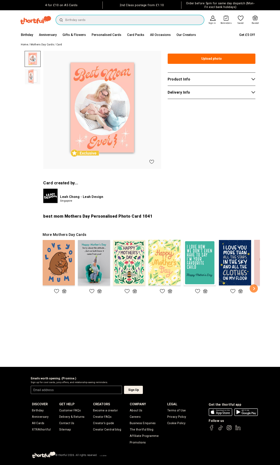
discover (40, 404)
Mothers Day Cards (42, 44)
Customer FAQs (70, 410)
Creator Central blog (107, 429)
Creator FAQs (102, 416)
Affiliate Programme (144, 435)
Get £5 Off (247, 35)
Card (59, 44)
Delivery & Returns (72, 416)
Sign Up (133, 390)
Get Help (67, 404)
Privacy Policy (176, 416)
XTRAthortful (41, 429)
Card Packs (135, 35)
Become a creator (105, 410)
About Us (136, 410)
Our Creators (186, 35)
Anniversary (48, 35)
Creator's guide (103, 423)
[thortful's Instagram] (229, 430)
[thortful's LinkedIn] (238, 430)
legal (172, 404)
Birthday (27, 35)
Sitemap (65, 429)
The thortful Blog (142, 429)
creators (101, 404)
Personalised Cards (106, 35)
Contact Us (66, 423)
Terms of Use (176, 410)
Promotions (138, 442)
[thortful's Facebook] (212, 430)
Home (24, 44)
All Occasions (160, 35)
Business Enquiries (143, 423)
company (138, 404)
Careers (135, 416)
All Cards (38, 423)
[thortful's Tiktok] (220, 430)
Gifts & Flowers (74, 35)
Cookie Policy (176, 423)
